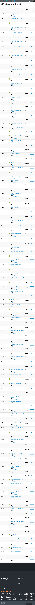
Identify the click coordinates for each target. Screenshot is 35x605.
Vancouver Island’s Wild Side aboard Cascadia (17, 344)
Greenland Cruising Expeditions (5, 582)
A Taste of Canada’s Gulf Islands (15, 559)
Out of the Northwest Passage (15, 530)
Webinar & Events (20, 578)
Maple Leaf (12, 557)
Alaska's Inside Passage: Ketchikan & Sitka (16, 471)
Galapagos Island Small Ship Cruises (5, 577)
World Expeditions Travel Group (6, 591)
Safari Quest (12, 133)
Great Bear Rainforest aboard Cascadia (16, 504)
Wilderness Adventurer (14, 138)
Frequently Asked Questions (22, 577)
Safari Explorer (13, 11)
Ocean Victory (13, 456)
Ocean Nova (12, 257)
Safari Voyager (13, 30)
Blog (18, 579)
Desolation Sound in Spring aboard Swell (16, 123)
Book (32, 9)
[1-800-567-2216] (32, 1)
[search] (14, 1)
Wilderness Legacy (13, 182)
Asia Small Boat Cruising (4, 579)
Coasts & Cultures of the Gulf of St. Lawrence (17, 291)
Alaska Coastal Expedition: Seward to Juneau (17, 479)
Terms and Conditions (21, 582)
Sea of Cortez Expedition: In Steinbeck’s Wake (17, 102)
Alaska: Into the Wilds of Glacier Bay (16, 180)
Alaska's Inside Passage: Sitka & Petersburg (16, 401)
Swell (11, 125)
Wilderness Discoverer (14, 113)
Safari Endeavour (13, 231)
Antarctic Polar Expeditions (4, 578)
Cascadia (12, 143)
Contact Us (19, 583)
